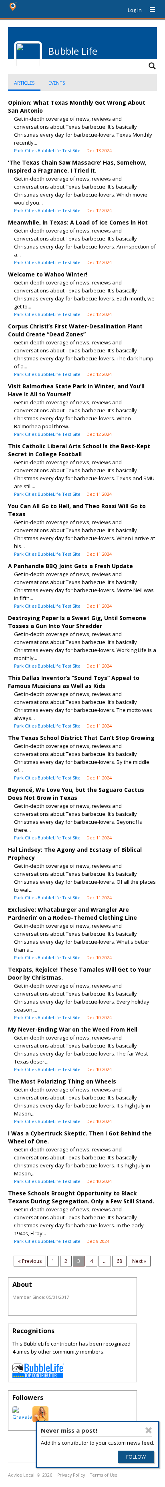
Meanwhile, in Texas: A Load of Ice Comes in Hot (78, 222)
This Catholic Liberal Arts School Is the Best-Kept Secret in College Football (79, 450)
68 (119, 1261)
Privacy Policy (71, 1475)
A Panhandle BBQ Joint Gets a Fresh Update (70, 566)
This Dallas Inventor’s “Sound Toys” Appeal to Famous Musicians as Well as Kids (73, 682)
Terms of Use (103, 1475)
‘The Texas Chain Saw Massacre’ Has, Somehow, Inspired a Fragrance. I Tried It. (77, 166)
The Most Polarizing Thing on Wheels (62, 1081)
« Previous (30, 1261)
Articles (24, 83)
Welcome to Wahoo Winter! (47, 274)
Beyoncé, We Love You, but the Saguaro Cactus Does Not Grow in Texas (76, 793)
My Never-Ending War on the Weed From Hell (72, 1029)
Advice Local (21, 1475)
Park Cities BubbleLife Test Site (47, 150)
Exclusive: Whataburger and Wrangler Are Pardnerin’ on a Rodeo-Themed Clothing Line (72, 913)
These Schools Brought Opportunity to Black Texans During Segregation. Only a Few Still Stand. (81, 1197)
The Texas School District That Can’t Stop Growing (81, 738)
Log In (135, 10)
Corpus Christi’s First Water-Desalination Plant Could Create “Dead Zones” (75, 330)
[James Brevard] (23, 1416)
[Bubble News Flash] (40, 1420)
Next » (139, 1261)
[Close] (148, 1430)
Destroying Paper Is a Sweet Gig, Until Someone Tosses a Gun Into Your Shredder (77, 622)
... (105, 1261)
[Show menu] (149, 10)
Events (56, 83)
